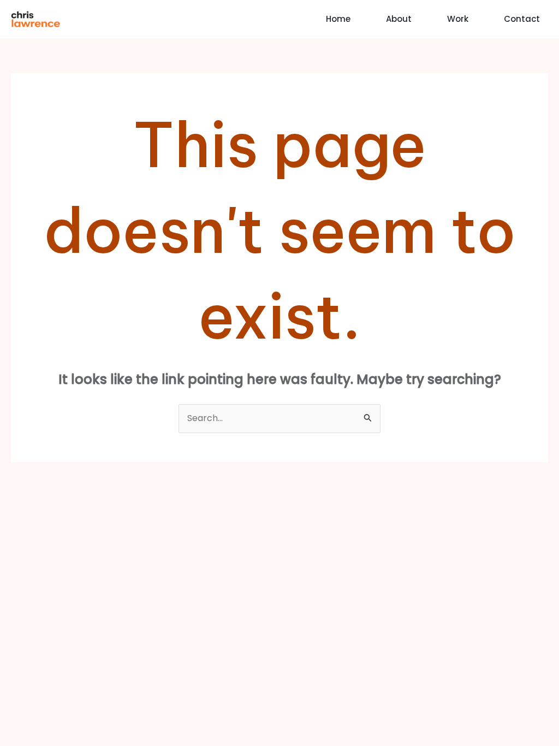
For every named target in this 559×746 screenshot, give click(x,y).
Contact (522, 19)
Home (338, 19)
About (399, 19)
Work (457, 19)
